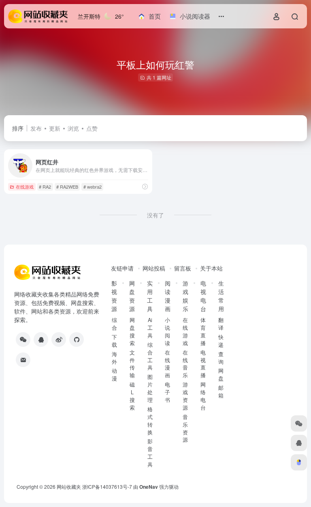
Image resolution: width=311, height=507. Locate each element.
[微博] (58, 339)
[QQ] (41, 339)
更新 (54, 128)
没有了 (155, 215)
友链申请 (122, 268)
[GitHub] (76, 339)
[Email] (23, 359)
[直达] (145, 186)
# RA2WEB (67, 186)
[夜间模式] (299, 462)
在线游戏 (25, 186)
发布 (36, 128)
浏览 (73, 128)
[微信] (23, 339)
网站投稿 (154, 268)
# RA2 (45, 186)
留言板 (182, 268)
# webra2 (92, 186)
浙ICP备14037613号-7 (107, 486)
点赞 (92, 128)
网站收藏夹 (69, 486)
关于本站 (211, 268)
